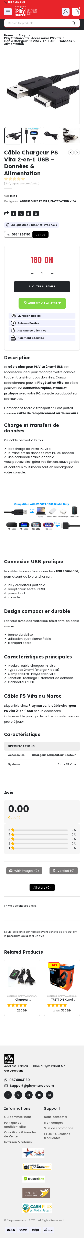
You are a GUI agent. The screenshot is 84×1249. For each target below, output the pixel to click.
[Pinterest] (29, 1095)
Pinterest (28, 213)
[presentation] (14, 87)
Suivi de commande (58, 1128)
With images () (26, 870)
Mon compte (53, 1123)
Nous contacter (55, 1117)
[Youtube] (39, 1095)
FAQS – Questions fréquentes (57, 1136)
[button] (42, 301)
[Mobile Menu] (8, 11)
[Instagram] (49, 1095)
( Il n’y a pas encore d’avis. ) (21, 183)
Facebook (13, 213)
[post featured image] (22, 977)
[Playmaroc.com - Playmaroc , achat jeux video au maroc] (26, 11)
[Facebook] (8, 1095)
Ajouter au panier (42, 286)
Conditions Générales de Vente (20, 1134)
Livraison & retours (18, 1142)
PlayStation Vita (63, 201)
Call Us (40, 234)
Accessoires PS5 (75, 996)
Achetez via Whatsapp (44, 303)
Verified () (66, 870)
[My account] (66, 12)
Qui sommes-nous (18, 1117)
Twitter (21, 213)
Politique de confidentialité (15, 1125)
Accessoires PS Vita (34, 201)
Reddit (36, 213)
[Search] (74, 23)
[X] (18, 1095)
